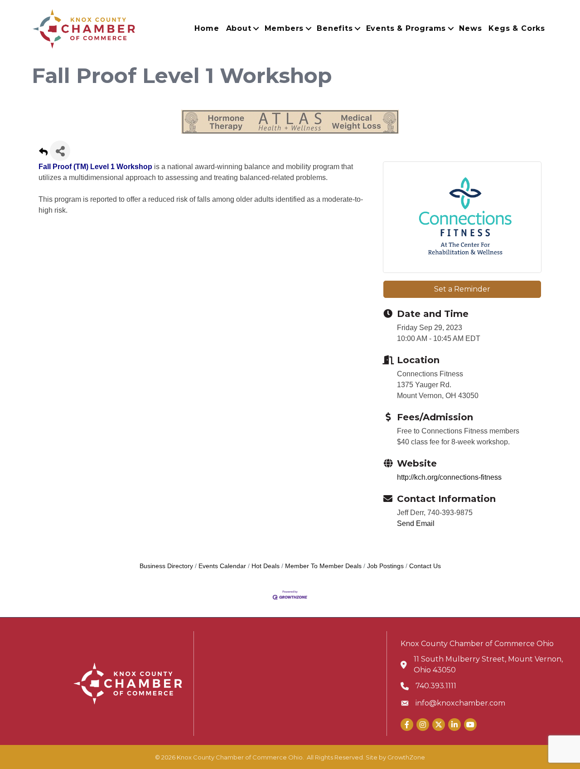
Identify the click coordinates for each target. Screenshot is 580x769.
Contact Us (425, 566)
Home (206, 28)
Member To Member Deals (323, 566)
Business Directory (166, 566)
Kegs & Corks (516, 28)
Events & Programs (406, 28)
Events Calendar (222, 566)
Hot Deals (265, 566)
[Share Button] (60, 151)
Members (284, 28)
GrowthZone (406, 757)
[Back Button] (43, 153)
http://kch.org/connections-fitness (449, 477)
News (470, 28)
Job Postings (385, 566)
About (238, 28)
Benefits (335, 28)
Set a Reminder (462, 289)
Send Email (416, 523)
